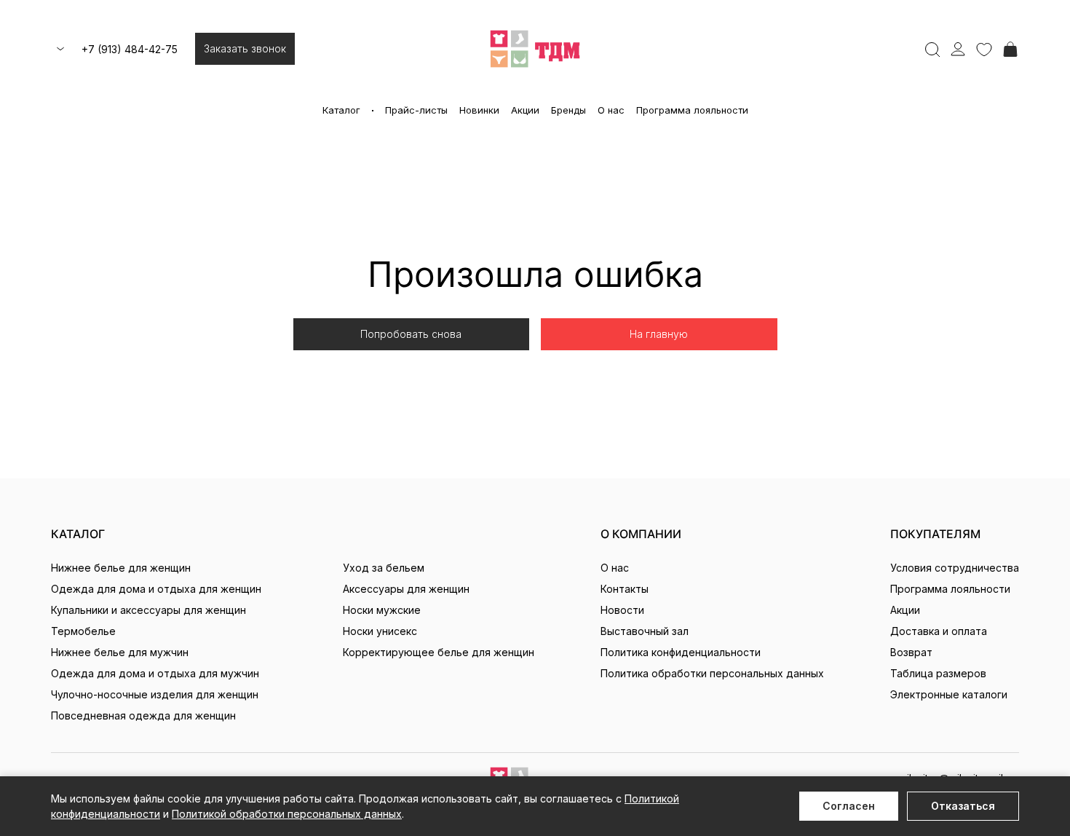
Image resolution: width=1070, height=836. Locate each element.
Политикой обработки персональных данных (287, 814)
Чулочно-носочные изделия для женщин (154, 694)
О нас (611, 110)
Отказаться (963, 806)
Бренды (568, 110)
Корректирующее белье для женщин (438, 652)
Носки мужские (382, 610)
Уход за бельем (383, 567)
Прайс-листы (416, 110)
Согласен (849, 806)
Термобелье (83, 631)
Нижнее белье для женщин (121, 567)
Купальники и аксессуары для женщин (148, 610)
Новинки (479, 110)
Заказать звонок (245, 48)
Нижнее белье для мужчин (120, 652)
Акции (525, 110)
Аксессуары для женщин (406, 589)
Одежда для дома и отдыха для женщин (156, 589)
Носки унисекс (380, 631)
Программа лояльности (692, 110)
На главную (659, 334)
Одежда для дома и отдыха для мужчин (155, 673)
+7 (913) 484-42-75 (130, 49)
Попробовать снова (410, 334)
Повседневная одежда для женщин (143, 715)
